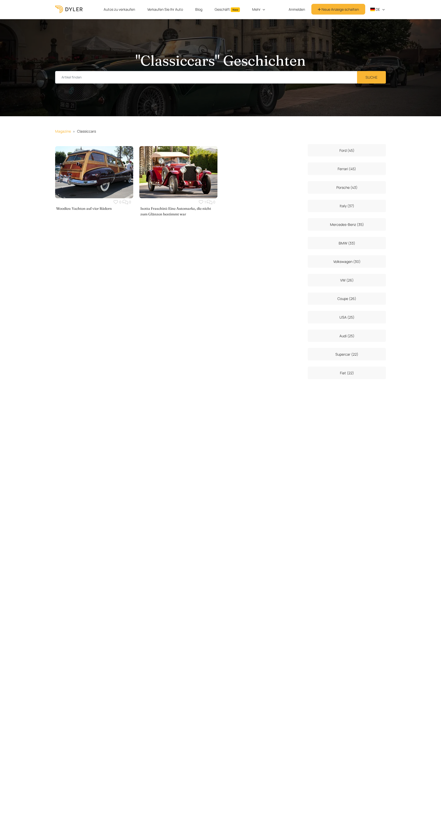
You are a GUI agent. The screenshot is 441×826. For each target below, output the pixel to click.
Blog (198, 9)
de (377, 9)
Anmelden (297, 9)
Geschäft (226, 9)
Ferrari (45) (347, 168)
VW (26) (347, 280)
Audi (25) (346, 335)
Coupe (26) (346, 298)
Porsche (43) (347, 187)
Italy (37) (347, 205)
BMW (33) (347, 243)
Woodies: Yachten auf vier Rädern (84, 208)
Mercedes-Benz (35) (347, 224)
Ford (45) (346, 150)
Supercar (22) (346, 354)
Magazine (63, 131)
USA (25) (346, 317)
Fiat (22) (347, 372)
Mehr (256, 9)
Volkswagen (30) (347, 261)
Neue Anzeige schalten (340, 9)
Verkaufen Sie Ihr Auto (165, 9)
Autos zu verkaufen (119, 9)
